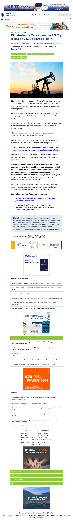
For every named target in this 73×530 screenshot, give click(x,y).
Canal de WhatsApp (30, 229)
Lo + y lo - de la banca (17, 479)
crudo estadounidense (47, 54)
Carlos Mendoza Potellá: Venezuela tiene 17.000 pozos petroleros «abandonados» (35, 359)
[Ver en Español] (71, 1)
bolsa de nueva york (33, 54)
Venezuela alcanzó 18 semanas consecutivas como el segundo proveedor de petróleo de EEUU (36, 414)
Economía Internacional (18, 54)
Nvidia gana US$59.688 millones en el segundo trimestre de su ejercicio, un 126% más (36, 426)
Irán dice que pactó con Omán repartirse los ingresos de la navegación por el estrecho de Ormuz (36, 288)
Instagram (45, 229)
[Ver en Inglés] (69, 1)
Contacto (46, 15)
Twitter (51, 229)
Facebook (57, 229)
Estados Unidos (16, 57)
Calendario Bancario (17, 483)
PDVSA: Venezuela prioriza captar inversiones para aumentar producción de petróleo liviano (36, 354)
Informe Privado (28, 15)
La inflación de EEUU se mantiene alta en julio (25, 293)
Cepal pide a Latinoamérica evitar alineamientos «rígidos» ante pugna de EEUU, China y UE (36, 408)
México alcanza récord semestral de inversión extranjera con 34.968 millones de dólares (37, 283)
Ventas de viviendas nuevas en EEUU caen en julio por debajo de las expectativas (35, 308)
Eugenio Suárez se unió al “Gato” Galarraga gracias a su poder (30, 403)
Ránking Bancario (16, 471)
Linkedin (32, 513)
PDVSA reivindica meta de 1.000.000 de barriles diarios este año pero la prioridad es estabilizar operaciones (35, 207)
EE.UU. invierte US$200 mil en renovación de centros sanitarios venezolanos (33, 364)
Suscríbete (38, 15)
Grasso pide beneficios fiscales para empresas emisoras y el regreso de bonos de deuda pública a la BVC (35, 398)
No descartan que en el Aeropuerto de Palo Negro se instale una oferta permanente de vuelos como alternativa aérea (36, 348)
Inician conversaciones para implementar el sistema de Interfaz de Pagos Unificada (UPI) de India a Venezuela (35, 342)
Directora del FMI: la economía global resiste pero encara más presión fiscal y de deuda (37, 298)
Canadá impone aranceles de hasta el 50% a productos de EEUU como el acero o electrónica (35, 303)
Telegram (39, 229)
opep (24, 57)
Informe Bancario (16, 475)
